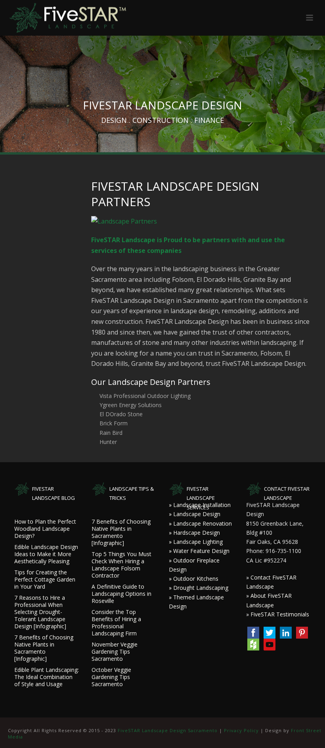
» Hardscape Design (194, 532)
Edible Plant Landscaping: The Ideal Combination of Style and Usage (46, 677)
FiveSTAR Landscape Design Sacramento (168, 730)
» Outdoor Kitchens (193, 578)
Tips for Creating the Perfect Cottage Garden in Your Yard (44, 579)
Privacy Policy (241, 730)
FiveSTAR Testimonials (279, 614)
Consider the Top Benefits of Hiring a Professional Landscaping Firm (116, 622)
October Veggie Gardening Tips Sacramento (111, 677)
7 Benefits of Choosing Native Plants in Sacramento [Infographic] (43, 648)
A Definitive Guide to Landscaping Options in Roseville (121, 594)
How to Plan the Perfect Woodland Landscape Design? (45, 528)
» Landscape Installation (200, 505)
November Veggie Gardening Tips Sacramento (115, 651)
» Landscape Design (194, 514)
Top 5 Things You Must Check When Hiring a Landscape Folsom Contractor (121, 565)
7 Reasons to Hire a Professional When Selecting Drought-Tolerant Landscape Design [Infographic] (40, 612)
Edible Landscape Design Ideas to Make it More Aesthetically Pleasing (46, 554)
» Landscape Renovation (200, 523)
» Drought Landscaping (198, 587)
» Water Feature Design (199, 551)
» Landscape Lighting (196, 541)
